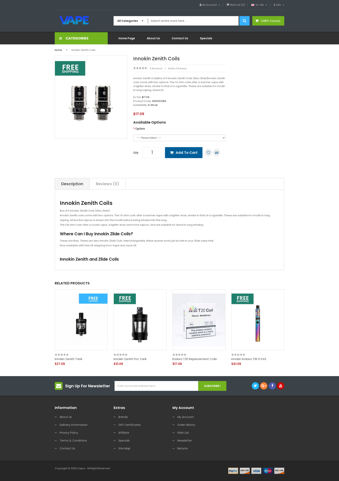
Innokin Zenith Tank (68, 359)
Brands (123, 417)
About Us (66, 417)
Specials (124, 441)
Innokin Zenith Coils (83, 50)
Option (140, 129)
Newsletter (184, 441)
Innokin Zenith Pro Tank (130, 359)
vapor (81, 468)
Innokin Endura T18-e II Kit (248, 359)
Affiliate (123, 433)
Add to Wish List (208, 152)
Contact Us (67, 448)
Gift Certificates (129, 425)
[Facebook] (272, 385)
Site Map (124, 448)
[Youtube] (280, 385)
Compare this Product (216, 152)
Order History (186, 425)
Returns (182, 448)
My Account (185, 417)
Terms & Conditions (73, 441)
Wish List (183, 433)
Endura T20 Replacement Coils (194, 359)
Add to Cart (187, 152)
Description (72, 184)
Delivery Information (73, 425)
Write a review (177, 68)
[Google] (263, 385)
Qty (135, 153)
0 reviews (156, 68)
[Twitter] (255, 385)
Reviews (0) (107, 184)
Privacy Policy (69, 433)
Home (58, 50)
